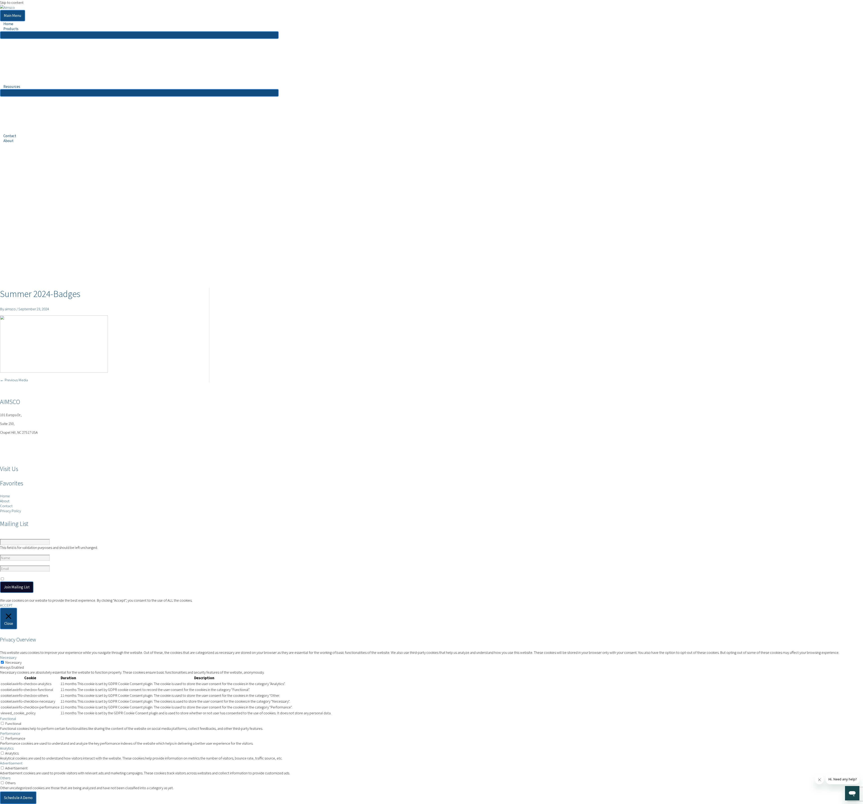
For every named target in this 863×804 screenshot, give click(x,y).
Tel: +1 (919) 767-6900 (17, 441)
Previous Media (14, 379)
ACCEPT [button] (6, 605)
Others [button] (5, 777)
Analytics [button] (6, 748)
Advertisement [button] (11, 763)
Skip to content (12, 2)
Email (5, 563)
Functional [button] (8, 718)
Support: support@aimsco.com (24, 455)
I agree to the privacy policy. (28, 578)
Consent (7, 574)
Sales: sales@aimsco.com (20, 446)
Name (4, 536)
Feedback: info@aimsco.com (22, 451)
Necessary (13, 662)
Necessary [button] (8, 657)
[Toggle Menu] (139, 35)
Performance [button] (10, 733)
